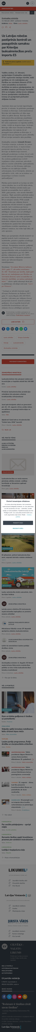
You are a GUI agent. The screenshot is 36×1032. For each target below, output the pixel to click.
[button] (18, 528)
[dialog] (18, 516)
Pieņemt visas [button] (18, 522)
